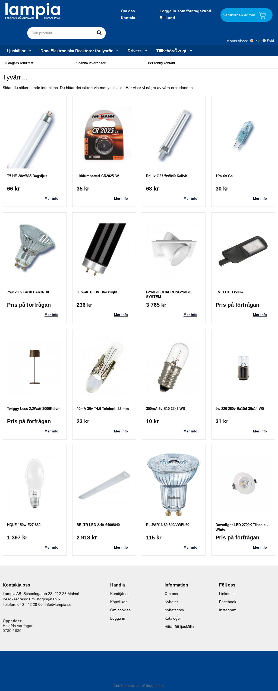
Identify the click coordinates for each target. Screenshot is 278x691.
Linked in (227, 593)
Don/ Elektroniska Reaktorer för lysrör (76, 50)
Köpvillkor (118, 602)
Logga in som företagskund (185, 11)
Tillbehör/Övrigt (171, 50)
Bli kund (167, 18)
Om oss (128, 11)
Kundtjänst (119, 593)
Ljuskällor (16, 50)
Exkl (270, 41)
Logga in (117, 618)
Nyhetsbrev (174, 610)
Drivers (134, 50)
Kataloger (173, 618)
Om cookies (120, 610)
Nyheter (171, 602)
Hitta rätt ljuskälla (179, 626)
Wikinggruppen (153, 686)
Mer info (51, 198)
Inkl (257, 41)
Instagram (227, 610)
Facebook (227, 602)
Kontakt (128, 18)
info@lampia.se (58, 604)
